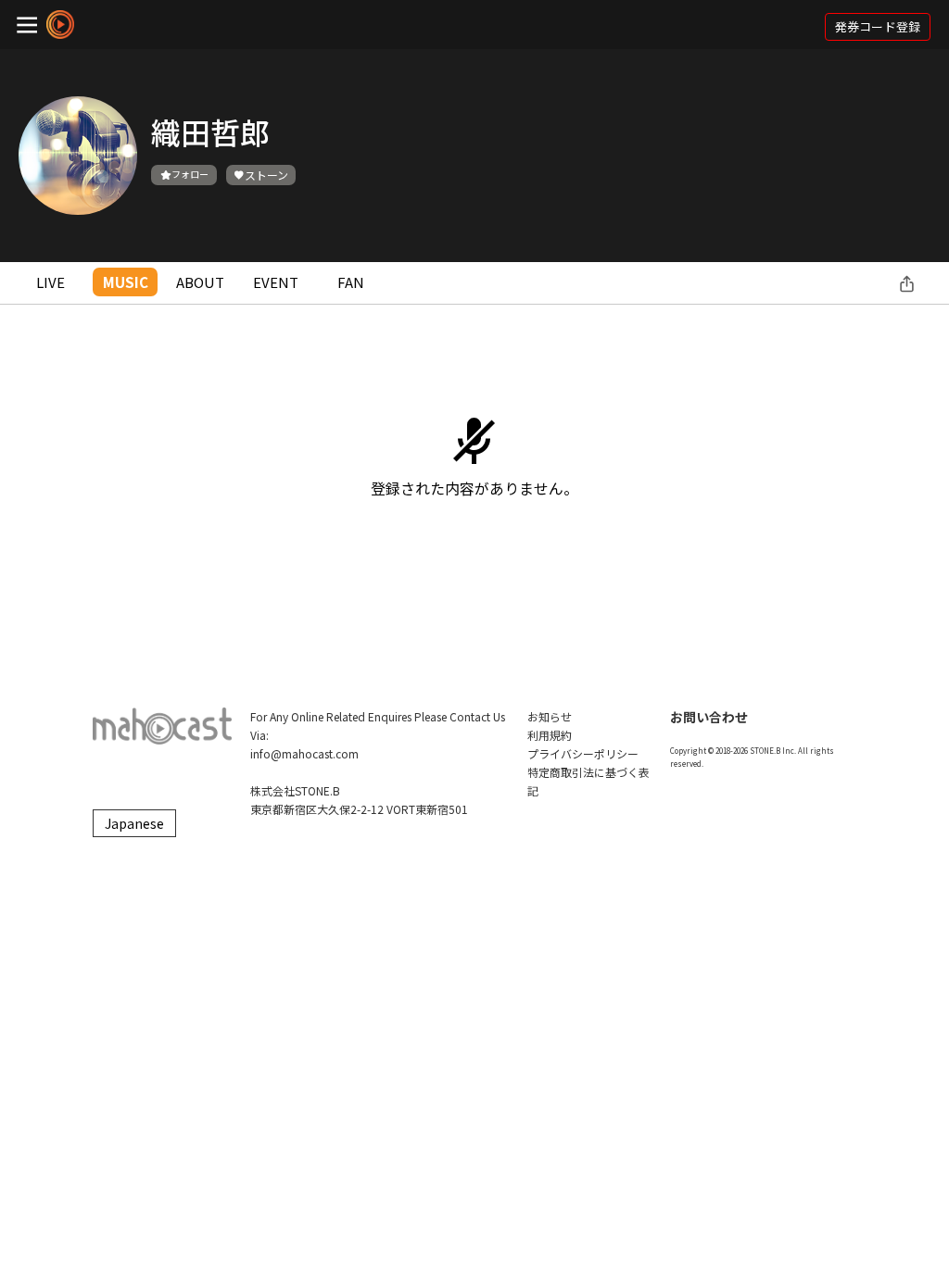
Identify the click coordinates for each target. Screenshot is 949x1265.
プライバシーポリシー (583, 753)
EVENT (275, 282)
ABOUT (200, 282)
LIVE (50, 282)
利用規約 (549, 735)
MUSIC (125, 282)
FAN (350, 282)
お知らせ (549, 716)
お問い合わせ (709, 717)
